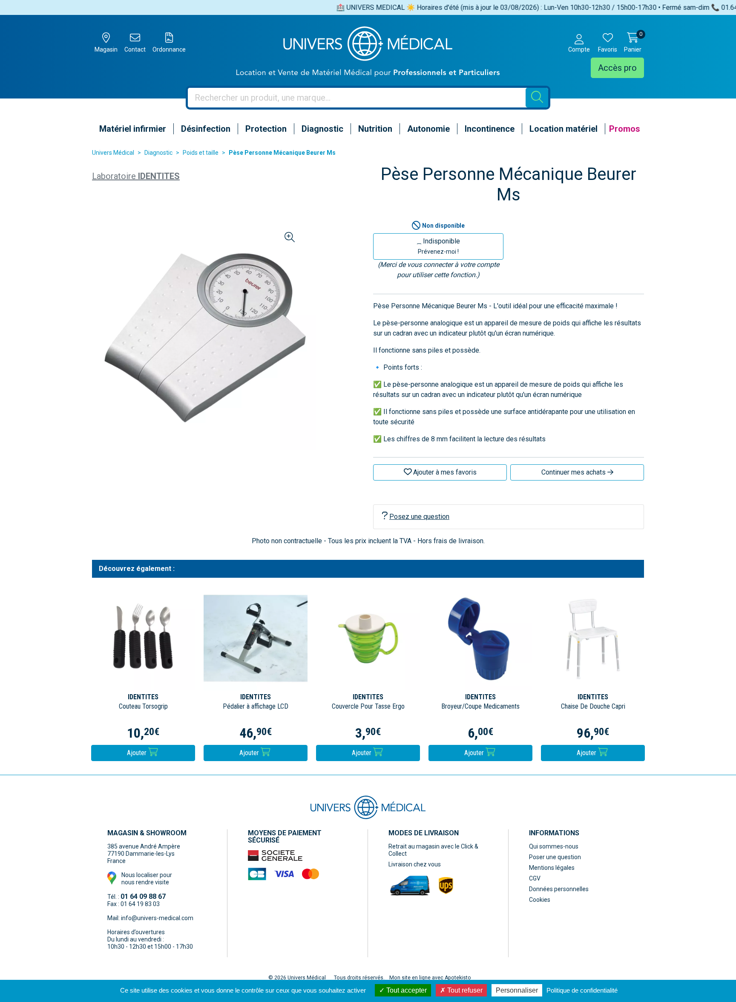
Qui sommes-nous (553, 846)
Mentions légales (552, 867)
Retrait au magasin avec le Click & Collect (433, 850)
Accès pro (617, 68)
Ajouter (137, 753)
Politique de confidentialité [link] (582, 990)
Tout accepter (406, 990)
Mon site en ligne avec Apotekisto (430, 978)
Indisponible (439, 246)
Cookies (539, 899)
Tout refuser (464, 990)
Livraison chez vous (414, 864)
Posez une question (419, 517)
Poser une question (555, 857)
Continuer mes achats (574, 472)
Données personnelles (559, 889)
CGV (534, 878)
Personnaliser (517, 990)
